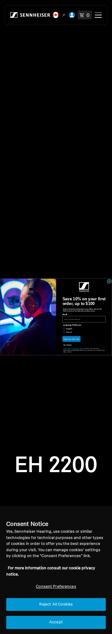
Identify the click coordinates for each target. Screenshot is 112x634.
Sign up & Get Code (71, 339)
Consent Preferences (56, 587)
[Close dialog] (109, 282)
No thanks (67, 345)
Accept (56, 622)
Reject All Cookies (56, 604)
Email (65, 314)
